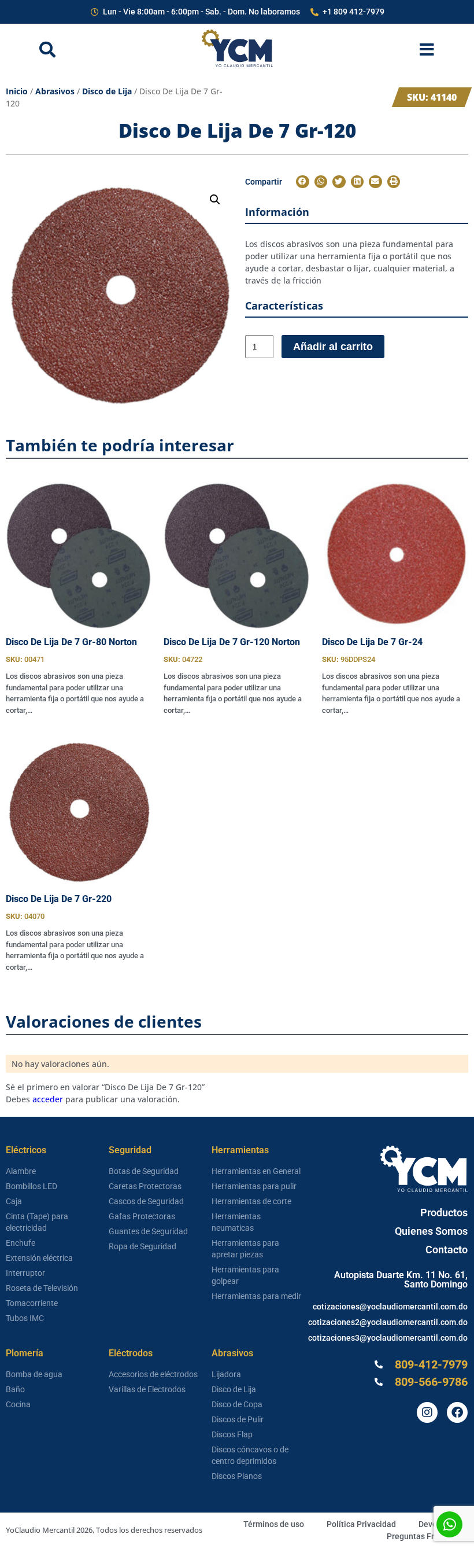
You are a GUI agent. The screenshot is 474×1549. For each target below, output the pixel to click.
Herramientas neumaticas (236, 1222)
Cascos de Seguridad (146, 1201)
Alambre (21, 1171)
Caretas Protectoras (145, 1186)
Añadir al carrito (333, 346)
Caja (14, 1201)
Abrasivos (55, 91)
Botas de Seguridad (144, 1171)
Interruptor (25, 1273)
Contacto (446, 1249)
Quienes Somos (431, 1231)
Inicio (17, 91)
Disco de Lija (107, 91)
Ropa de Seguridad (142, 1246)
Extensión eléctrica (39, 1258)
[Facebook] (457, 1412)
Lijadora (226, 1374)
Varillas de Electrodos (147, 1389)
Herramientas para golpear (245, 1275)
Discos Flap (232, 1434)
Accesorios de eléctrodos (153, 1374)
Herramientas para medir (256, 1296)
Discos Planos (237, 1476)
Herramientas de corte (251, 1201)
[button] (215, 199)
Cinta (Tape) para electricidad (37, 1222)
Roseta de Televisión (42, 1288)
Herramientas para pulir (254, 1186)
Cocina (18, 1404)
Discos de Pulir (238, 1419)
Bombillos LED (31, 1186)
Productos (444, 1212)
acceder (47, 1099)
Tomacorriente (32, 1303)
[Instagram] (427, 1412)
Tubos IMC (25, 1318)
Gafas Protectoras (142, 1216)
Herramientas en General (256, 1171)
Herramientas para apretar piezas (245, 1248)
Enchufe (20, 1243)
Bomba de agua (34, 1374)
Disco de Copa (237, 1404)
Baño (15, 1389)
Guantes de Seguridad (148, 1231)
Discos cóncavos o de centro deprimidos (250, 1455)
